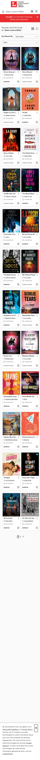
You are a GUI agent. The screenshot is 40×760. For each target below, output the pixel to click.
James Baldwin (28, 521)
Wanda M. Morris (10, 318)
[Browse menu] (36, 11)
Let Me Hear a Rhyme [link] (10, 194)
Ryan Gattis (8, 521)
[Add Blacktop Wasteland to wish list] (37, 365)
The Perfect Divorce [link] (29, 153)
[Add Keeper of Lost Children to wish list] (18, 122)
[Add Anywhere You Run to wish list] (18, 325)
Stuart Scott (27, 480)
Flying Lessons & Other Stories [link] (29, 437)
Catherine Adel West (11, 399)
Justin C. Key (28, 196)
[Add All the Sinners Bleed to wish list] (37, 244)
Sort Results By (7, 36)
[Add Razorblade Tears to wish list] (37, 325)
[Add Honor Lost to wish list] (18, 365)
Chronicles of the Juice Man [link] (10, 234)
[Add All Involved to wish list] (18, 528)
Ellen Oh (26, 440)
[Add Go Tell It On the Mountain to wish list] (37, 528)
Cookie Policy (8, 754)
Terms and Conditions (11, 729)
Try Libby (9, 17)
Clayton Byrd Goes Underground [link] (10, 437)
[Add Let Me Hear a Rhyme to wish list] (18, 203)
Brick (25, 399)
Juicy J (7, 237)
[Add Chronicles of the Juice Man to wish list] (18, 244)
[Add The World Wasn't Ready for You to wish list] (37, 203)
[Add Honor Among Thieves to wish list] (18, 81)
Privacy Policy (27, 729)
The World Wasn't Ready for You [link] (29, 194)
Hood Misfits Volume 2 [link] (29, 397)
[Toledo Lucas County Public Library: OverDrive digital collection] (20, 4)
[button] (32, 29)
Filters (5, 42)
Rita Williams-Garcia (11, 440)
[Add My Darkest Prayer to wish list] (37, 284)
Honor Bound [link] (27, 72)
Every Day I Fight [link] (28, 478)
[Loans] (32, 11)
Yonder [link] (24, 113)
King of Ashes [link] (9, 153)
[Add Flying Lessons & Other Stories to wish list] (37, 447)
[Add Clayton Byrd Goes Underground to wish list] (18, 447)
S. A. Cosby (8, 156)
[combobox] (15, 11)
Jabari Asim (27, 115)
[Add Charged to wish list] (18, 487)
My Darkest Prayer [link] (29, 275)
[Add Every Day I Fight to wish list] (37, 487)
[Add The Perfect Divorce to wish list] (37, 163)
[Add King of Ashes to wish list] (18, 163)
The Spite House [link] (10, 275)
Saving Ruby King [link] (10, 397)
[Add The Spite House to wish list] (18, 284)
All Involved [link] (8, 518)
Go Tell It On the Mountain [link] (29, 518)
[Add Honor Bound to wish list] (37, 81)
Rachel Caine (9, 75)
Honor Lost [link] (8, 356)
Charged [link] (7, 478)
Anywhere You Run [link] (10, 315)
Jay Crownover (9, 480)
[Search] (3, 11)
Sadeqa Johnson (10, 115)
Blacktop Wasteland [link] (29, 356)
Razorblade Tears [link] (28, 315)
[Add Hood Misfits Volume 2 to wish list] (37, 406)
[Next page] (23, 537)
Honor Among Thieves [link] (10, 72)
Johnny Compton (10, 277)
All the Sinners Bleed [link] (29, 234)
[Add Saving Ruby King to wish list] (18, 406)
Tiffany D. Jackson (10, 196)
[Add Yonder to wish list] (37, 122)
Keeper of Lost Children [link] (10, 113)
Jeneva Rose (28, 156)
